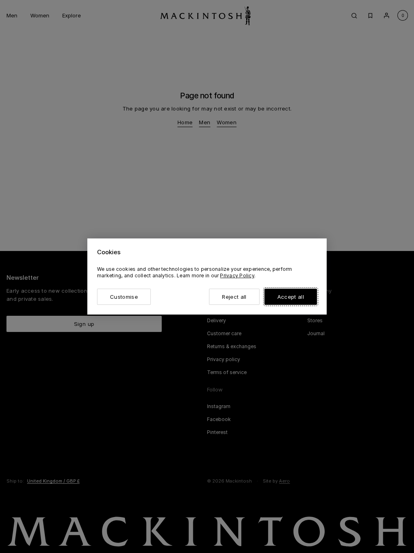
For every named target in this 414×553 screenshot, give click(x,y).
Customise (124, 297)
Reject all (234, 297)
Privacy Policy (237, 275)
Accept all (290, 297)
